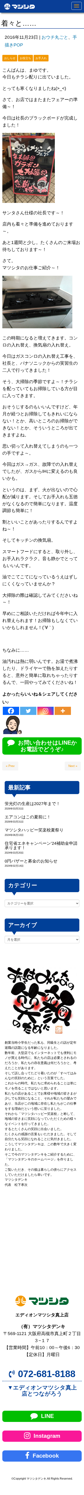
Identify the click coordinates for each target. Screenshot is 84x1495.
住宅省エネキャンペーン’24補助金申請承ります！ (41, 845)
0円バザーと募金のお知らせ (31, 861)
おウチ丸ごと (55, 37)
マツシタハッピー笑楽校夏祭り (34, 830)
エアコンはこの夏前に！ (28, 817)
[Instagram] (45, 711)
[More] (63, 711)
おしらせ (9, 58)
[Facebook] (11, 711)
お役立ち (25, 58)
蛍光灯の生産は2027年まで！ (32, 803)
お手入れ (41, 58)
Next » (72, 766)
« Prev (10, 766)
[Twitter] (28, 711)
